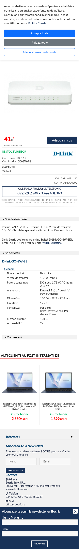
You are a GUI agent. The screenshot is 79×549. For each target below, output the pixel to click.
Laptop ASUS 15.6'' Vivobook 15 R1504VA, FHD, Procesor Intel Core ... (58, 406)
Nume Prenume (12, 517)
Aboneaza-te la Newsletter (24, 446)
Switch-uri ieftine (52, 242)
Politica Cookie (37, 23)
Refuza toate (39, 42)
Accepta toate (39, 33)
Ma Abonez (39, 543)
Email (5, 529)
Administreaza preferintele (39, 52)
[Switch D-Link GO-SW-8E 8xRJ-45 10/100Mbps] (39, 127)
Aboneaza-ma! (15, 470)
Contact (11, 475)
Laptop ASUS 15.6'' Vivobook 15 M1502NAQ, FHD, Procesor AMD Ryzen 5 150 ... (19, 406)
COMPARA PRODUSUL (65, 182)
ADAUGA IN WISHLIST (65, 178)
